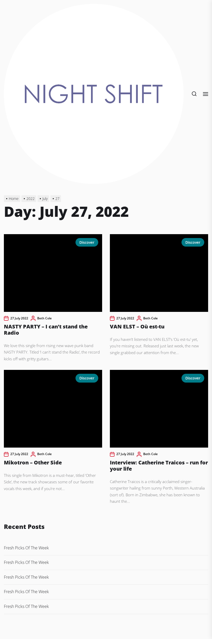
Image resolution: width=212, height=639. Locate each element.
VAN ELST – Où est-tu (137, 326)
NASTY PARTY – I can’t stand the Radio (46, 329)
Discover (86, 242)
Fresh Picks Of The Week (26, 548)
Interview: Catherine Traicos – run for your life (159, 465)
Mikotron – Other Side (33, 462)
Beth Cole (44, 318)
